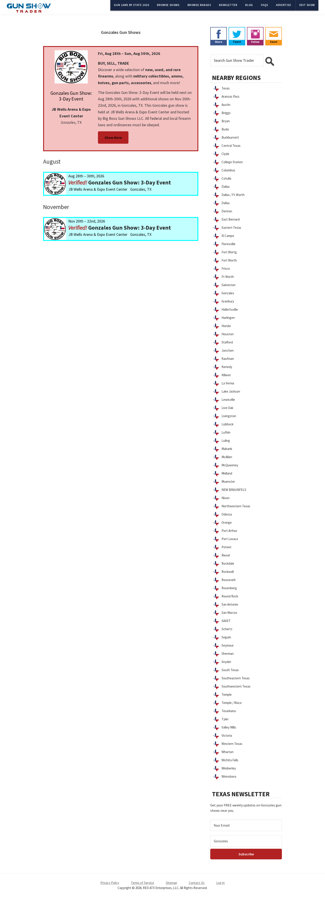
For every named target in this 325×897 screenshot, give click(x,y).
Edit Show (307, 5)
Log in (220, 883)
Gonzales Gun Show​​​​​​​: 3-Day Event (71, 96)
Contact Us (197, 883)
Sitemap (171, 883)
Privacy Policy (109, 883)
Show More (113, 137)
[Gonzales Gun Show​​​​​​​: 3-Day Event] (71, 66)
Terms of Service (142, 883)
